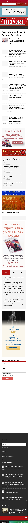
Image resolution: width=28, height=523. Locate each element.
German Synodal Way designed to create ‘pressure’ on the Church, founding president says (17, 41)
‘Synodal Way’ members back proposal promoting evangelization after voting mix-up (17, 108)
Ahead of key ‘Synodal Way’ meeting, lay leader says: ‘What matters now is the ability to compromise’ (16, 119)
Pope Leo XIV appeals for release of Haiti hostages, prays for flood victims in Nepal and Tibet (14, 292)
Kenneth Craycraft (8, 185)
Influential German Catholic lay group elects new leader (17, 96)
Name (3, 368)
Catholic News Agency (16, 44)
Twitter (3, 454)
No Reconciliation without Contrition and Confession (12, 499)
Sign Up (20, 3)
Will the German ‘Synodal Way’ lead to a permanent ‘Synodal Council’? (17, 63)
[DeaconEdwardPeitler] (3, 483)
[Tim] (3, 467)
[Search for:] (14, 444)
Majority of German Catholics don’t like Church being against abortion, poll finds (17, 74)
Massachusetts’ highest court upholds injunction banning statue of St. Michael (13, 159)
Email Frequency (6, 373)
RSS (2, 459)
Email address (5, 364)
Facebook (4, 451)
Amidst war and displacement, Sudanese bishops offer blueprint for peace (13, 168)
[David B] (3, 491)
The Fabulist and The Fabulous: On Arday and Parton (12, 182)
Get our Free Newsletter (14, 1)
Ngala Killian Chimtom (8, 171)
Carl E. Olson (6, 178)
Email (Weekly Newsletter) (8, 456)
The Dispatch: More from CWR (14, 152)
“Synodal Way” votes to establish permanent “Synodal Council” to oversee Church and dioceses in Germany (17, 52)
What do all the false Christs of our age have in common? (14, 175)
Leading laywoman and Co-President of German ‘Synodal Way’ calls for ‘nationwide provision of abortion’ (17, 86)
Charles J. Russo (7, 162)
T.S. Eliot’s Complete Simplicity (11, 297)
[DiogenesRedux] (3, 475)
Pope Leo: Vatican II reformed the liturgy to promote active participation (14, 484)
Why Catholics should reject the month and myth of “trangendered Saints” (12, 476)
